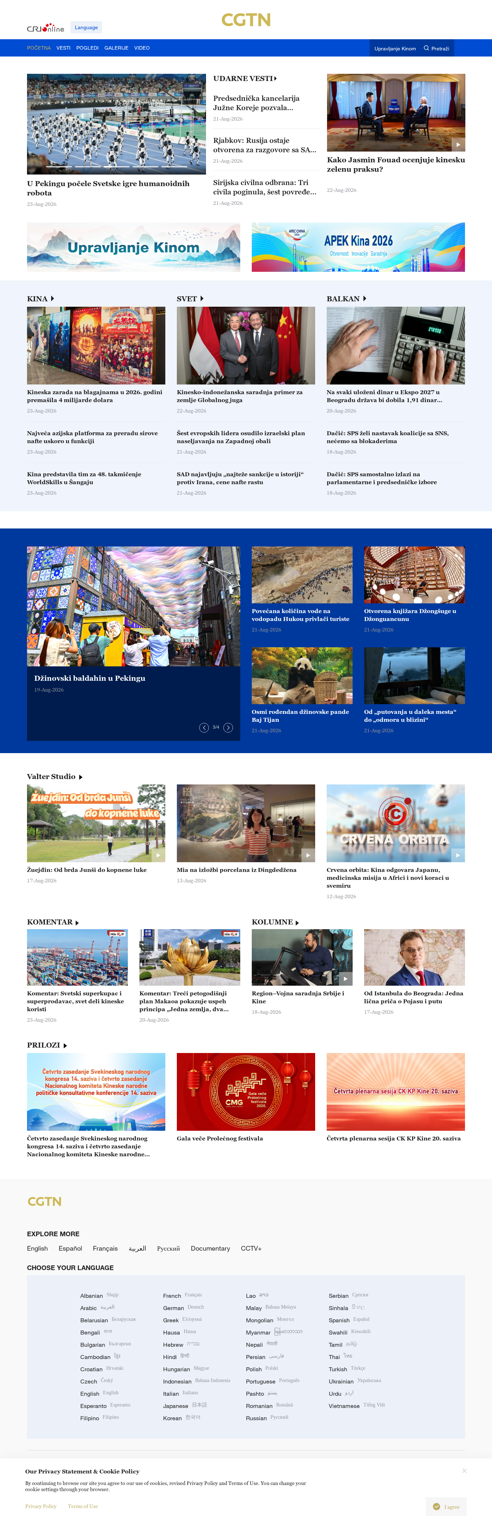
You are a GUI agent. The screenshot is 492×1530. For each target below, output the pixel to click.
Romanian (269, 1405)
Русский (168, 1248)
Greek (182, 1320)
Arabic (97, 1307)
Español (70, 1248)
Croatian (102, 1369)
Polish (262, 1369)
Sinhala (347, 1307)
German (183, 1307)
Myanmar (274, 1332)
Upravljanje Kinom (395, 48)
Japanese (185, 1405)
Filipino (99, 1418)
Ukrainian (355, 1381)
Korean (182, 1418)
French (182, 1295)
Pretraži (440, 48)
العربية (137, 1248)
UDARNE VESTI (243, 78)
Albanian (99, 1295)
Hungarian (186, 1369)
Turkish (347, 1369)
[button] (59, 166)
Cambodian (100, 1356)
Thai (340, 1356)
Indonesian (196, 1381)
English (37, 1248)
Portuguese (272, 1381)
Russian (267, 1418)
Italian (180, 1393)
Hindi (176, 1356)
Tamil (343, 1344)
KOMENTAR (50, 922)
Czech (96, 1381)
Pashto (261, 1393)
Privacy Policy (41, 1506)
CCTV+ (251, 1248)
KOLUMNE (272, 922)
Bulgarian (105, 1344)
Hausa (179, 1332)
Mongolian (270, 1320)
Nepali (261, 1344)
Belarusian (107, 1320)
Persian (265, 1356)
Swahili (350, 1332)
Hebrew (181, 1344)
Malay (271, 1307)
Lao (257, 1295)
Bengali (96, 1332)
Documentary (210, 1248)
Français (105, 1248)
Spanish (349, 1320)
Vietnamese (357, 1405)
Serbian (348, 1295)
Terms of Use (83, 1506)
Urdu (341, 1393)
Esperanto (105, 1405)
